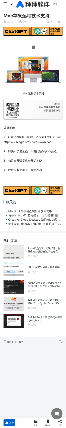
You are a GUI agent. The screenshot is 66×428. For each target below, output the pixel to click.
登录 (55, 4)
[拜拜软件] (33, 4)
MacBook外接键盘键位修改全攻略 (30, 211)
